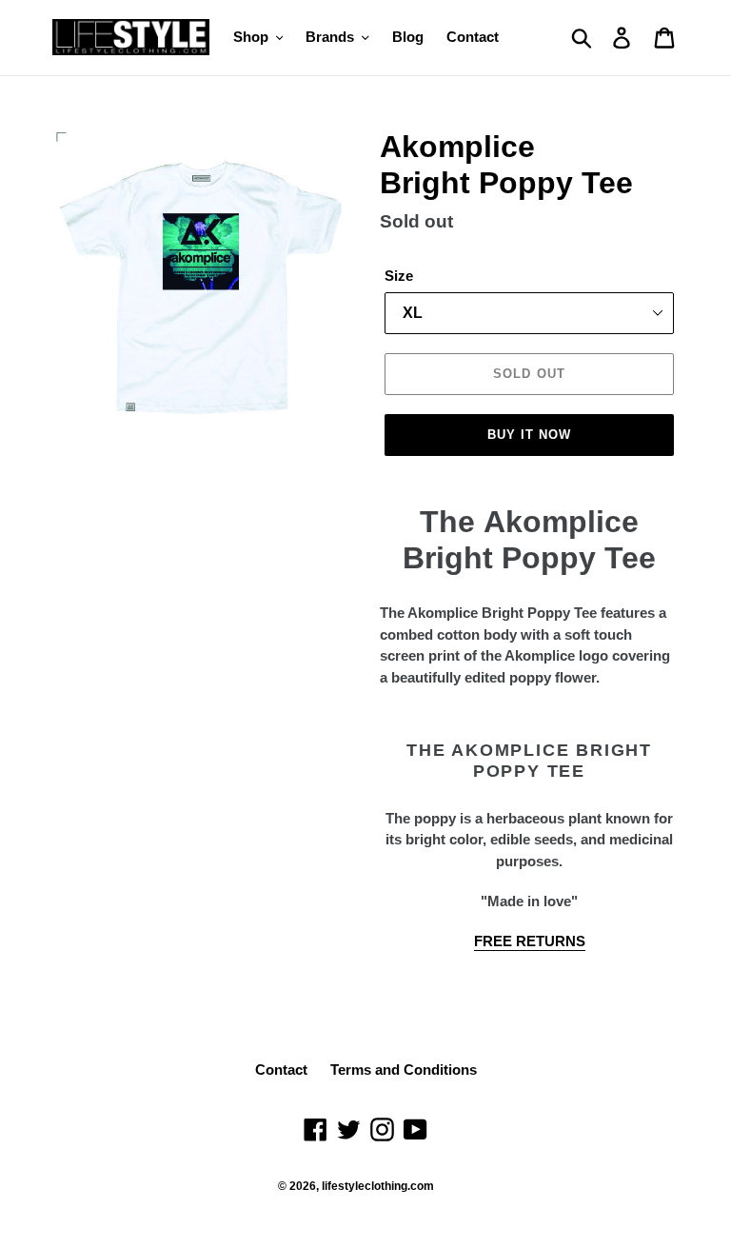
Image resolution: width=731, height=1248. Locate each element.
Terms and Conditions (403, 1069)
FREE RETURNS (529, 941)
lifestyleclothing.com (378, 1186)
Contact (281, 1069)
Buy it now (529, 434)
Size (399, 275)
